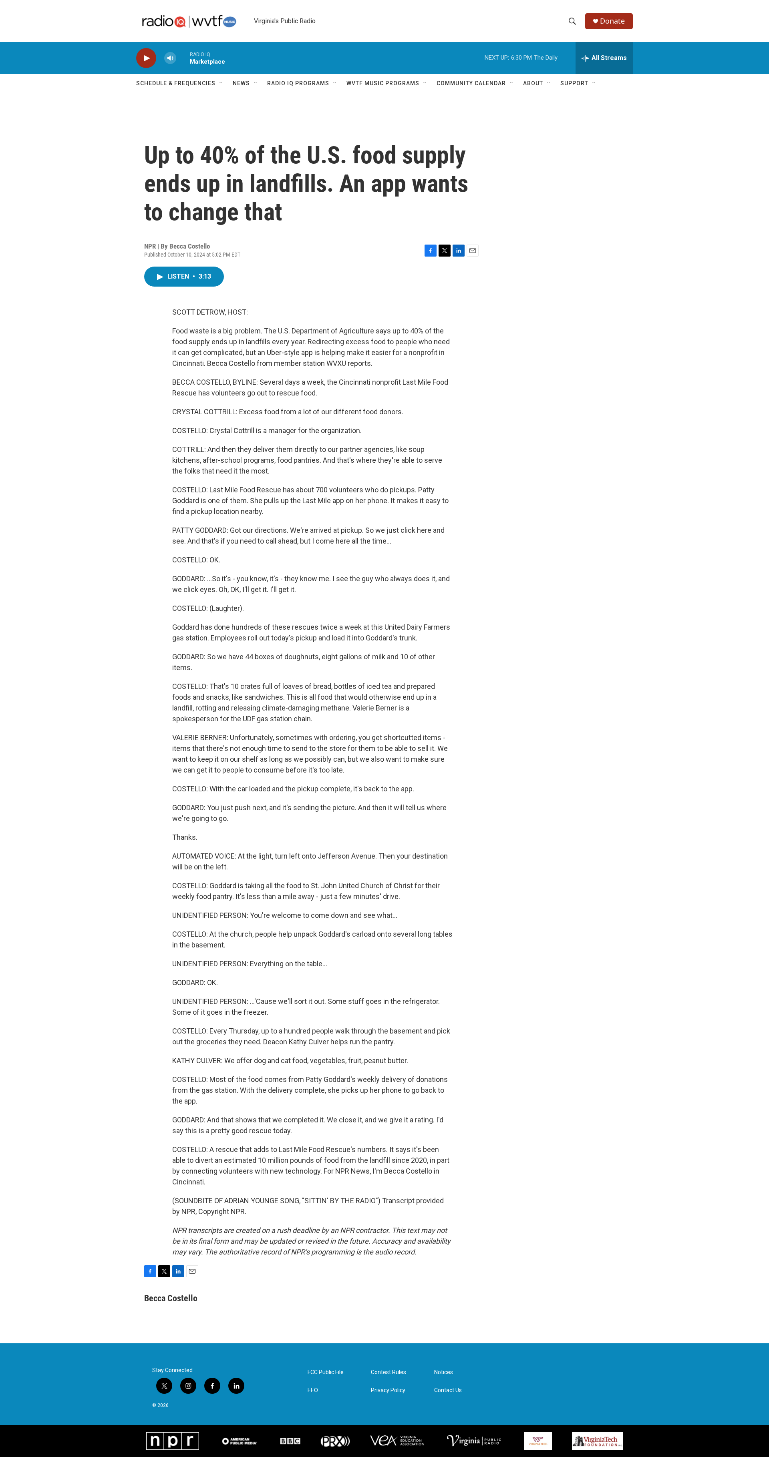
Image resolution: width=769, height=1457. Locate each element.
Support (574, 83)
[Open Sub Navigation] (221, 83)
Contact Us (448, 1390)
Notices (443, 1372)
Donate (612, 21)
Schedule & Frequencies (175, 83)
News (241, 83)
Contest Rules (388, 1372)
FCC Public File (326, 1372)
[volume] (170, 58)
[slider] (183, 58)
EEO (313, 1390)
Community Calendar (471, 83)
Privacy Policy (388, 1390)
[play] (146, 58)
